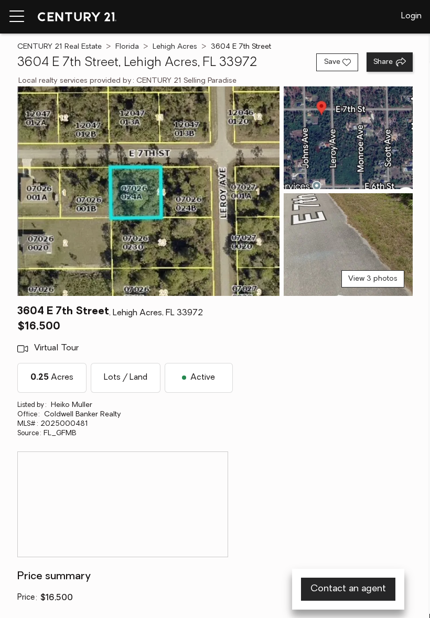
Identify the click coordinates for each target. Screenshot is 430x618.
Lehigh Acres (175, 47)
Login (411, 16)
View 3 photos (372, 279)
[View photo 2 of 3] (348, 137)
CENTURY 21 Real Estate (59, 47)
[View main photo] (148, 191)
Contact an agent (348, 589)
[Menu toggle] (16, 16)
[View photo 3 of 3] (348, 244)
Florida (127, 47)
